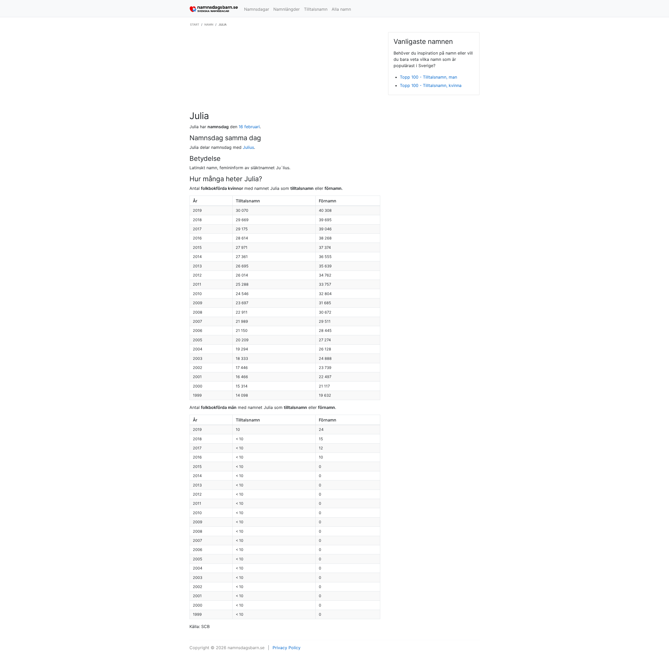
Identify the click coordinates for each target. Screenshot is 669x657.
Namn (208, 24)
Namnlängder (286, 9)
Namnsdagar (256, 9)
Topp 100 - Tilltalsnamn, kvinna (431, 85)
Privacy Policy (287, 647)
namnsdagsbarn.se (246, 647)
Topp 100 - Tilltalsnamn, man (428, 77)
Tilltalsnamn (315, 9)
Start (194, 24)
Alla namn (341, 9)
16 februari (249, 126)
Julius (248, 147)
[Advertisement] (284, 71)
